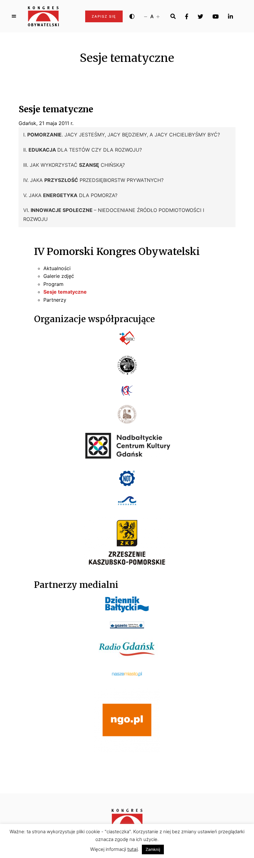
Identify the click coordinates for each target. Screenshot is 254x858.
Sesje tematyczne (65, 292)
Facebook (186, 16)
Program (53, 284)
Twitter (200, 16)
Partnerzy (54, 300)
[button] (127, 134)
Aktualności (57, 268)
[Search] (173, 16)
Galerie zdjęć (58, 276)
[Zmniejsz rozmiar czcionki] (145, 16)
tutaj (132, 849)
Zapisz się (104, 16)
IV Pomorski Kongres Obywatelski (117, 251)
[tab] (127, 134)
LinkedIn (230, 16)
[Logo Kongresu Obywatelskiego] (43, 16)
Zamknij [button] (153, 849)
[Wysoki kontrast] (132, 16)
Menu (14, 16)
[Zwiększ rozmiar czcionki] (158, 16)
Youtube (215, 16)
